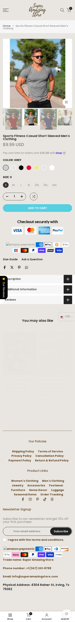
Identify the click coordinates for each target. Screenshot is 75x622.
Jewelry (17, 485)
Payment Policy (19, 460)
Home (7, 26)
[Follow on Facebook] (23, 499)
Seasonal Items (25, 494)
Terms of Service (50, 451)
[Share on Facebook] (4, 267)
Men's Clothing (53, 481)
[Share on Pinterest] (19, 267)
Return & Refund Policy (52, 460)
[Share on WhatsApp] (26, 267)
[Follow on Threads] (52, 499)
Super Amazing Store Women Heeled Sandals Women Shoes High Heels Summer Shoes (19, 387)
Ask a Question (32, 259)
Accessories (36, 485)
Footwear (56, 485)
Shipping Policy (23, 451)
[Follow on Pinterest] (37, 499)
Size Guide (10, 259)
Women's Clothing (24, 481)
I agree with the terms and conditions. (36, 540)
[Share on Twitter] (12, 267)
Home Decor (38, 490)
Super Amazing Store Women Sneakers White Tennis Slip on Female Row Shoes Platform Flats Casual (55, 389)
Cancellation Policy (49, 456)
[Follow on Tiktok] (45, 499)
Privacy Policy (21, 456)
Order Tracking (51, 494)
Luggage (57, 490)
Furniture (18, 490)
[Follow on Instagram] (30, 499)
